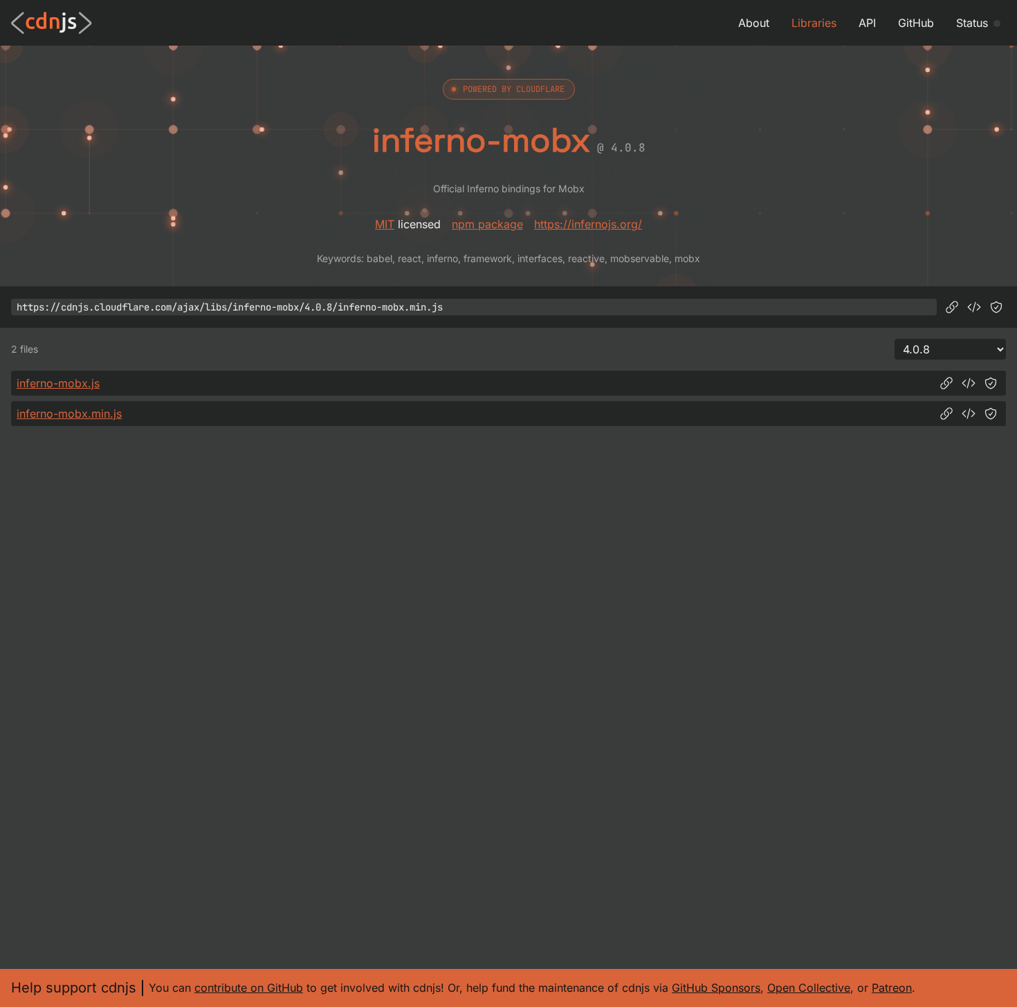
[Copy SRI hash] (996, 307)
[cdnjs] (51, 23)
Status (972, 23)
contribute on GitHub (248, 988)
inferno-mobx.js (58, 383)
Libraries (813, 23)
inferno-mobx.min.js (69, 413)
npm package (487, 224)
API (867, 23)
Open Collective (808, 988)
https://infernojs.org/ (588, 224)
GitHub (916, 23)
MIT (384, 224)
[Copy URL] (952, 307)
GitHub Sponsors (716, 988)
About (753, 23)
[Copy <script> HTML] (974, 307)
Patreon (892, 988)
